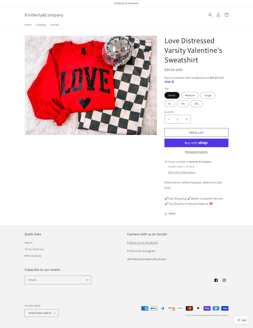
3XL (196, 103)
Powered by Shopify (219, 315)
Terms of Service (34, 249)
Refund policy (33, 255)
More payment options (196, 151)
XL (169, 103)
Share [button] (172, 213)
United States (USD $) (40, 312)
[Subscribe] (87, 280)
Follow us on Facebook (142, 243)
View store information (182, 172)
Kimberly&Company (201, 315)
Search (29, 242)
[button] (210, 15)
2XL (183, 103)
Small (172, 95)
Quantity (169, 111)
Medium (190, 95)
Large (207, 95)
